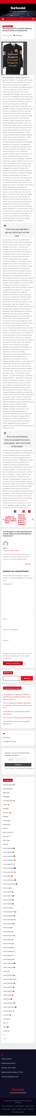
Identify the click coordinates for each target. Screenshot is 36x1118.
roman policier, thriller (10, 979)
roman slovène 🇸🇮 (8, 987)
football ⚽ (6, 824)
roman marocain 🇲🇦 (9, 963)
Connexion (6, 737)
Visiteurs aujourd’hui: (8, 1063)
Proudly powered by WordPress (12, 1100)
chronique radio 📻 (9, 800)
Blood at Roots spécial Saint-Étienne (20, 718)
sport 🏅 (6, 1023)
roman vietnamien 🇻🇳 (9, 1007)
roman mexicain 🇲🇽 (9, 967)
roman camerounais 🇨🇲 (10, 884)
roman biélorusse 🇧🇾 (9, 880)
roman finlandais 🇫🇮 (9, 919)
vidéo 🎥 (6, 1027)
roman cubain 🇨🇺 (8, 904)
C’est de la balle (6, 1109)
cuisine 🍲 (6, 804)
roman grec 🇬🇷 (7, 927)
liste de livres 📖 (8, 832)
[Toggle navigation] (33, 18)
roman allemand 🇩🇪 (9, 856)
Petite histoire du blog (18, 1112)
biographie (6, 796)
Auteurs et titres (29, 1106)
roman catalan (7, 888)
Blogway (28, 1100)
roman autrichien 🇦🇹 (9, 872)
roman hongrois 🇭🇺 (9, 935)
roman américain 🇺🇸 (9, 860)
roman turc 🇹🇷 (7, 999)
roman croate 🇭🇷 (8, 900)
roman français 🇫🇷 (7, 26)
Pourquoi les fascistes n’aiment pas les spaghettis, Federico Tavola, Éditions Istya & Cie (17, 697)
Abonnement (10, 1106)
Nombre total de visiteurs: (9, 1072)
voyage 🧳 (6, 1031)
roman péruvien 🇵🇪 (9, 975)
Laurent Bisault (7, 694)
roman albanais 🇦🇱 (9, 848)
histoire (5, 828)
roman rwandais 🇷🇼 (9, 983)
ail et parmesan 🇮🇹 (9, 785)
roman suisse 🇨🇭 (8, 995)
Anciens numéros (19, 1106)
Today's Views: (6, 1059)
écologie (5, 808)
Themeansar (18, 1102)
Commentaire (8, 584)
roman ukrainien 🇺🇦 (9, 1003)
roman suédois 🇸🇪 (8, 991)
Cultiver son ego (21, 1109)
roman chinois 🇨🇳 (8, 896)
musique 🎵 (6, 836)
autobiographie (8, 789)
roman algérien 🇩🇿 (9, 852)
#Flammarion (19, 35)
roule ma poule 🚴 (9, 1011)
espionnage (6, 820)
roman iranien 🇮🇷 (8, 943)
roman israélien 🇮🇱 (9, 951)
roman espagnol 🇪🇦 (9, 916)
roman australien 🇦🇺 (9, 868)
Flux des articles (9, 741)
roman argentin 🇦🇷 (9, 864)
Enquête (5, 816)
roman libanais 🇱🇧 (8, 959)
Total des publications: (8, 1077)
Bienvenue (6, 792)
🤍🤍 (4, 1039)
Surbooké (18, 8)
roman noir (6, 971)
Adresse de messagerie (11, 629)
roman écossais (8, 908)
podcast (5, 844)
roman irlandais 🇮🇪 (9, 947)
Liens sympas (30, 1109)
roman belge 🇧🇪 (8, 876)
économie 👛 (7, 812)
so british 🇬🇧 (7, 1015)
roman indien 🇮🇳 (8, 939)
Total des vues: (6, 1068)
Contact (14, 1109)
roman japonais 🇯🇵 (9, 955)
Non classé (6, 840)
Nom (5, 619)
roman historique (8, 931)
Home (3, 1106)
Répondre (28, 564)
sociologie (6, 1019)
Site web (5, 640)
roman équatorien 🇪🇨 (9, 912)
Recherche (8, 673)
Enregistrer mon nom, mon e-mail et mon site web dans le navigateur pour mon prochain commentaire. (17, 656)
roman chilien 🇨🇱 (8, 892)
